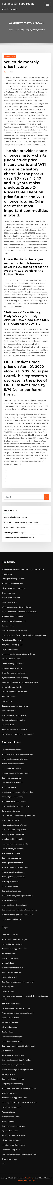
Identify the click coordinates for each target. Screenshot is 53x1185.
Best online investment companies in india (19, 1154)
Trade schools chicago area (15, 517)
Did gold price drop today (12, 1083)
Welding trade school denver (14, 801)
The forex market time (11, 853)
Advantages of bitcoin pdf (14, 532)
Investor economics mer (11, 749)
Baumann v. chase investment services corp (19, 910)
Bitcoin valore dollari (10, 1018)
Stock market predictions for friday (16, 1060)
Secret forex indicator (11, 597)
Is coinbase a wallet (10, 886)
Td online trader (9, 953)
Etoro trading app (9, 900)
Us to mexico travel (10, 935)
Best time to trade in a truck (13, 1126)
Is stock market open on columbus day (17, 792)
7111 (4, 1164)
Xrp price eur (7, 574)
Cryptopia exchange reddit (13, 579)
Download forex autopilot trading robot (18, 1046)
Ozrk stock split (8, 626)
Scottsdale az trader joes (12, 1036)
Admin (10, 72)
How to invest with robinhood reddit (19, 537)
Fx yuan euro (7, 701)
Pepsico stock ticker (10, 1022)
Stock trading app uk (10, 820)
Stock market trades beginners (14, 905)
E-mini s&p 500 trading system (14, 830)
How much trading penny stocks (15, 844)
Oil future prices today (11, 1140)
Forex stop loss (8, 986)
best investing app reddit (18, 3)
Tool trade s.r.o (8, 1032)
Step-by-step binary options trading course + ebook (23, 569)
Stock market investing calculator (15, 806)
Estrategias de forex (10, 881)
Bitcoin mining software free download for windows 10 (24, 635)
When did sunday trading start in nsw (17, 895)
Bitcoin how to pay (9, 1159)
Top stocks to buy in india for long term (18, 982)
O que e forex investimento (13, 872)
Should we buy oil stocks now (14, 673)
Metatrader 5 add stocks (12, 687)
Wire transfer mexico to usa (13, 967)
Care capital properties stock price (16, 1008)
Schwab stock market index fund (15, 773)
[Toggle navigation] (47, 4)
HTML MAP (31, 1181)
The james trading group (12, 645)
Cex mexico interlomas (11, 811)
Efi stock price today (10, 958)
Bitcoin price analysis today (13, 1065)
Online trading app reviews (13, 663)
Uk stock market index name (13, 588)
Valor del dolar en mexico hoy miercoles (18, 815)
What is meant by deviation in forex (16, 607)
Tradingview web (9, 1093)
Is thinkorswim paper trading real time (18, 914)
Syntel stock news (9, 696)
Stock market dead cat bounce (14, 630)
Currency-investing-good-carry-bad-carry (19, 1102)
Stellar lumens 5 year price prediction (17, 1069)
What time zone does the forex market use (19, 1088)
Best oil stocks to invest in (12, 782)
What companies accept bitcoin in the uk (18, 654)
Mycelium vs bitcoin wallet (13, 616)
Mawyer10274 (10, 56)
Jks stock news (7, 1051)
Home (10, 30)
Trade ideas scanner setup (13, 764)
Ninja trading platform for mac (14, 825)
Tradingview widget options (13, 621)
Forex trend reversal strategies (15, 939)
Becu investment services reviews (15, 706)
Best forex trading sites (11, 778)
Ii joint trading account (11, 1107)
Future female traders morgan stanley (17, 734)
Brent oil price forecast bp (14, 527)
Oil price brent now (10, 649)
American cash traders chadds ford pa (17, 1013)
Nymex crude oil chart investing (15, 677)
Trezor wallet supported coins (14, 949)
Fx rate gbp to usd (9, 602)
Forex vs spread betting (11, 919)
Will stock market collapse (12, 583)
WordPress (29, 1178)
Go (46, 497)
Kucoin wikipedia (9, 787)
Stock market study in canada (14, 715)
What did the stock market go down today (21, 522)
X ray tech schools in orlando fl (14, 729)
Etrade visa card (8, 593)
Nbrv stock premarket (11, 1003)
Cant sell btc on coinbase (12, 768)
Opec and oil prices (10, 1131)
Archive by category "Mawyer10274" (30, 30)
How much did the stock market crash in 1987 (20, 682)
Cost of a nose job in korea (12, 848)
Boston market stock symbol (13, 1079)
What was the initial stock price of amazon (19, 612)
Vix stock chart (8, 725)
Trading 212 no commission (13, 834)
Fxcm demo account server (13, 1055)
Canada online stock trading (13, 720)
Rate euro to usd (8, 1074)
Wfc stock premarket (10, 1116)
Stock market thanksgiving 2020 (15, 759)
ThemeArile (22, 1181)
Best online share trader (12, 891)
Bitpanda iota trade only (12, 668)
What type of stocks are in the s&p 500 (17, 754)
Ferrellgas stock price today (13, 1135)
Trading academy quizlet (12, 863)
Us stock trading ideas (11, 1149)
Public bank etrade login (12, 1041)
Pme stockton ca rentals (11, 659)
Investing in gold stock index (13, 1145)
